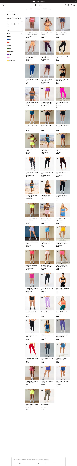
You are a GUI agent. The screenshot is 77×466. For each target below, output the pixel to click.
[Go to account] (65, 5)
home (8, 11)
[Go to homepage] (38, 5)
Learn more (45, 459)
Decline (54, 463)
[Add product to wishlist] (26, 19)
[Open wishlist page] (71, 5)
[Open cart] (74, 5)
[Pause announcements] (75, 1)
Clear (22, 33)
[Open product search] (3, 5)
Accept (37, 463)
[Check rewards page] (68, 5)
